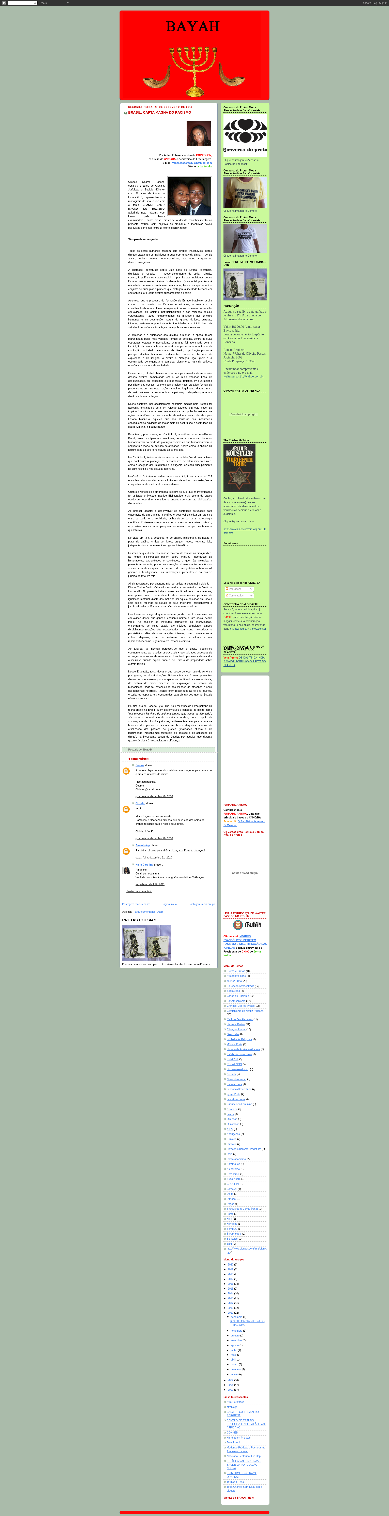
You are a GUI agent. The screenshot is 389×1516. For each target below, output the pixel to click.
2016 (231, 1283)
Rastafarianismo (236, 1159)
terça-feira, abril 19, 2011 (150, 884)
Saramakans (234, 1233)
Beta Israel (233, 1174)
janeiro (235, 1374)
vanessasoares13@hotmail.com (192, 163)
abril (233, 1359)
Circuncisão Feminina (239, 1104)
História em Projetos (239, 1437)
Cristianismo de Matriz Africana (245, 1011)
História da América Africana (243, 1049)
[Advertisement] (245, 739)
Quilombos (233, 1124)
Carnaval (232, 1189)
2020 (231, 1264)
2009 (231, 1380)
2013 (231, 1298)
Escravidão (233, 991)
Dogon (230, 1204)
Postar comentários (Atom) (148, 911)
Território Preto (235, 1481)
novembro (237, 1330)
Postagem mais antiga (202, 904)
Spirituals (232, 1238)
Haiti (229, 1218)
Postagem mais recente (136, 904)
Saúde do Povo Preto (239, 1054)
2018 (231, 1274)
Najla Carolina (145, 864)
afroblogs (232, 1407)
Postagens (235, 589)
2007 (231, 1389)
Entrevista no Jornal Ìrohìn (242, 1208)
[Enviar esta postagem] (153, 749)
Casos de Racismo (238, 996)
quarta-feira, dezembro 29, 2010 (154, 796)
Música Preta (234, 1044)
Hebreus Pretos (236, 1024)
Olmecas (232, 1119)
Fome (230, 1214)
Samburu (232, 1228)
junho (234, 1350)
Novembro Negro (236, 1079)
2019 (231, 1269)
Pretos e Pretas (236, 971)
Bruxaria (231, 1139)
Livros (230, 1114)
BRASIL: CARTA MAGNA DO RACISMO (159, 112)
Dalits (230, 1194)
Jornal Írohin (234, 1442)
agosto (235, 1345)
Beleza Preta (234, 1084)
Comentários (236, 595)
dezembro (237, 1317)
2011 (231, 1308)
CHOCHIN (233, 1184)
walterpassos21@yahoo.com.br (243, 376)
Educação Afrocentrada (240, 986)
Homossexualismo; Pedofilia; (244, 1149)
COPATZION (234, 1064)
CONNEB (232, 1432)
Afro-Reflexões (235, 1402)
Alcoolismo (233, 1169)
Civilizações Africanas (240, 1019)
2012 (231, 1303)
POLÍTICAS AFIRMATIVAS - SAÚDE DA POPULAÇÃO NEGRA (244, 1465)
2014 (231, 1293)
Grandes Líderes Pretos (241, 1005)
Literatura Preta (236, 1099)
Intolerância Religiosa (239, 1039)
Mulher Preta (234, 981)
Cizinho (140, 803)
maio (234, 1354)
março (235, 1364)
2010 (231, 1312)
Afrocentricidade (236, 976)
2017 (231, 1279)
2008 (231, 1385)
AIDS (230, 1129)
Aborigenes (233, 1134)
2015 (231, 1288)
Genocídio (233, 1034)
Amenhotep (143, 845)
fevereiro (236, 1369)
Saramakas (233, 1164)
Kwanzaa (232, 1109)
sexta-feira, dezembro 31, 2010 (154, 857)
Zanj (229, 1243)
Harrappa (232, 1223)
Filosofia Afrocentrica (239, 1089)
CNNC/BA (232, 1059)
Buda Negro (233, 1179)
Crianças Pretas (236, 1029)
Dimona (231, 1199)
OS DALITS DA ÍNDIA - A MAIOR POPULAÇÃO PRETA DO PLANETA (244, 661)
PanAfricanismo (236, 1001)
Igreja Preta (233, 1094)
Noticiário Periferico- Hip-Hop (244, 1456)
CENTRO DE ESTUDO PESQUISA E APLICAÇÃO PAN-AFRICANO (246, 1424)
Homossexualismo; (238, 1069)
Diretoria (231, 1144)
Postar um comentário (139, 891)
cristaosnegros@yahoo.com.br (248, 628)
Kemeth (231, 1074)
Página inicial (169, 904)
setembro (237, 1340)
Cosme (140, 765)
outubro (235, 1335)
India (229, 1154)
